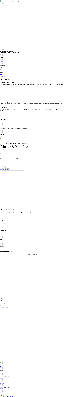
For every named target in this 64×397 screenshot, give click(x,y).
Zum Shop (1, 0)
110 (0, 377)
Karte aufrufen (4, 223)
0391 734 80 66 (2, 74)
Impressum (6, 396)
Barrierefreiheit (13, 396)
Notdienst (1, 388)
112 (0, 366)
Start (2, 3)
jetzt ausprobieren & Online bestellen (4, 169)
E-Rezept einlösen (5, 0)
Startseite (3, 396)
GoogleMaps (1, 61)
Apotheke (3, 5)
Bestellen (3, 4)
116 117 (1, 394)
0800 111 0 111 (2, 371)
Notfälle (3, 6)
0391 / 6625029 (2, 383)
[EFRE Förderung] (3, 395)
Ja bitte (2, 223)
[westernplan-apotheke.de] (12, 1)
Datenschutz (9, 396)
